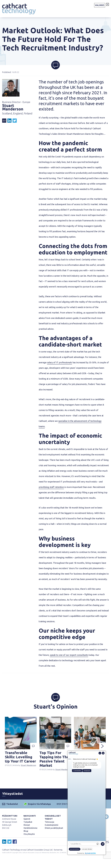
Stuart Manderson (28, 765)
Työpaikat (28, 822)
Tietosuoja (49, 822)
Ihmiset (27, 825)
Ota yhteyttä (29, 834)
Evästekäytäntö (51, 825)
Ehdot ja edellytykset (54, 828)
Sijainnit (27, 819)
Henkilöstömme (30, 828)
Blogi (26, 831)
